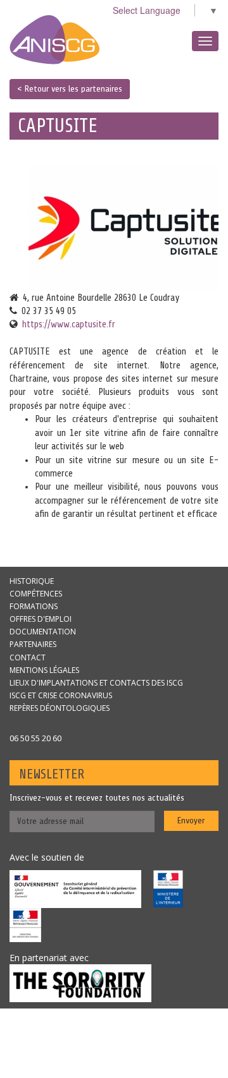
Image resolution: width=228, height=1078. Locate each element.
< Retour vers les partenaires (69, 89)
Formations (34, 606)
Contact (28, 657)
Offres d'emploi (41, 619)
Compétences (36, 593)
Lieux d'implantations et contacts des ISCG (96, 682)
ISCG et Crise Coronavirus (61, 695)
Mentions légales (44, 670)
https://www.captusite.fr (68, 324)
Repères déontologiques (60, 708)
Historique (32, 581)
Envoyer (191, 820)
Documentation (43, 631)
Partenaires (33, 644)
